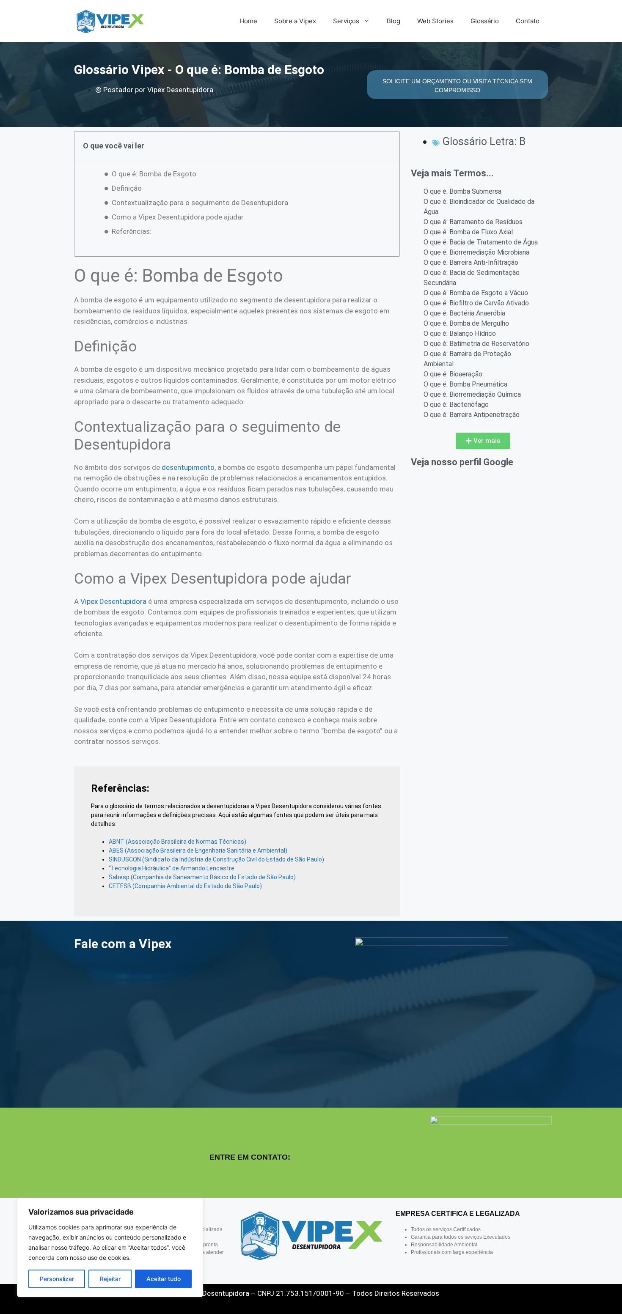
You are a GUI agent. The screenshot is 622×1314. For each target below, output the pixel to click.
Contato (527, 21)
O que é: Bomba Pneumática (465, 384)
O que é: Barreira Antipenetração (472, 415)
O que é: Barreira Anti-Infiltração (471, 262)
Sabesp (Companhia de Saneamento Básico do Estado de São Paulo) (202, 877)
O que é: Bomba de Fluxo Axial (468, 232)
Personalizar (57, 1278)
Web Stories (435, 21)
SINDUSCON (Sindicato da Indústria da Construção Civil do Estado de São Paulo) (216, 859)
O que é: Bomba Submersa (462, 191)
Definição (127, 188)
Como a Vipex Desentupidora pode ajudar (178, 217)
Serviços (346, 21)
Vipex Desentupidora (113, 601)
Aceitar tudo (163, 1278)
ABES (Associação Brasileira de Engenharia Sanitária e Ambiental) (198, 850)
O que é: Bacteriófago (456, 405)
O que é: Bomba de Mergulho (466, 323)
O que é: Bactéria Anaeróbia (464, 313)
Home (248, 21)
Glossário (485, 21)
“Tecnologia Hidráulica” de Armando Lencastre (171, 868)
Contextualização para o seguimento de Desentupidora (200, 202)
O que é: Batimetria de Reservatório (476, 344)
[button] (483, 441)
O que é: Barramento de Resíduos (473, 222)
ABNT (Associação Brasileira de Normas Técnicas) (177, 841)
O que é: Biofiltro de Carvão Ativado (476, 303)
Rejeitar (110, 1278)
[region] (110, 1247)
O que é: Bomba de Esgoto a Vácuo (476, 293)
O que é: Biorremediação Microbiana (476, 252)
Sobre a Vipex (295, 21)
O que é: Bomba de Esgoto (154, 174)
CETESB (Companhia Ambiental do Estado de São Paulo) (185, 886)
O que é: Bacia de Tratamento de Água (481, 242)
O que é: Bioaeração (453, 374)
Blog (393, 21)
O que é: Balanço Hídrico (460, 333)
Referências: (131, 231)
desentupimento (188, 467)
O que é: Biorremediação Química (472, 394)
